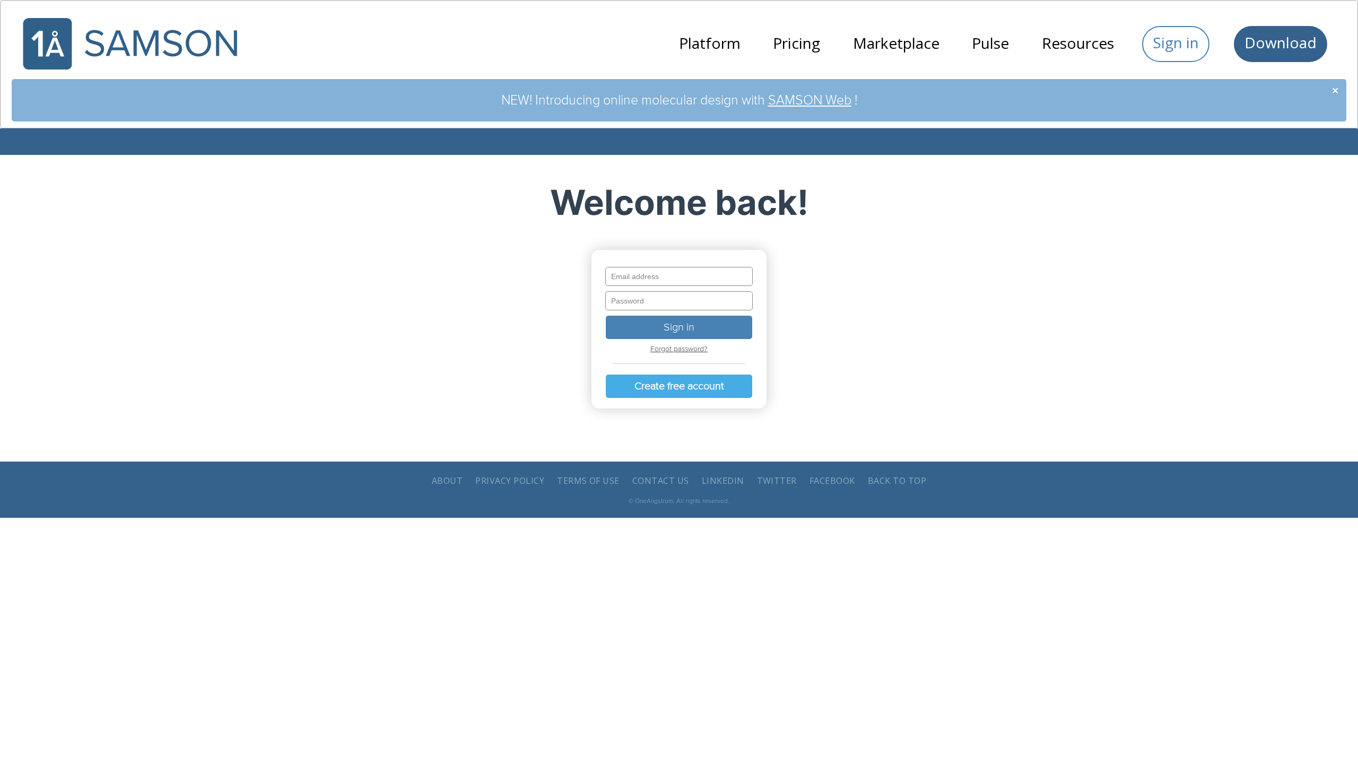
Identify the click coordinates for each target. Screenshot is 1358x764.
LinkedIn (723, 481)
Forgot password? (679, 348)
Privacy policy (509, 481)
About (447, 481)
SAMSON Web (809, 100)
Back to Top (897, 481)
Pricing (796, 43)
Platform (710, 43)
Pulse (990, 43)
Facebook (832, 481)
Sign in (1176, 42)
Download (1280, 42)
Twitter (777, 481)
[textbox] (679, 276)
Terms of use (588, 481)
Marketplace (896, 43)
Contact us (660, 481)
